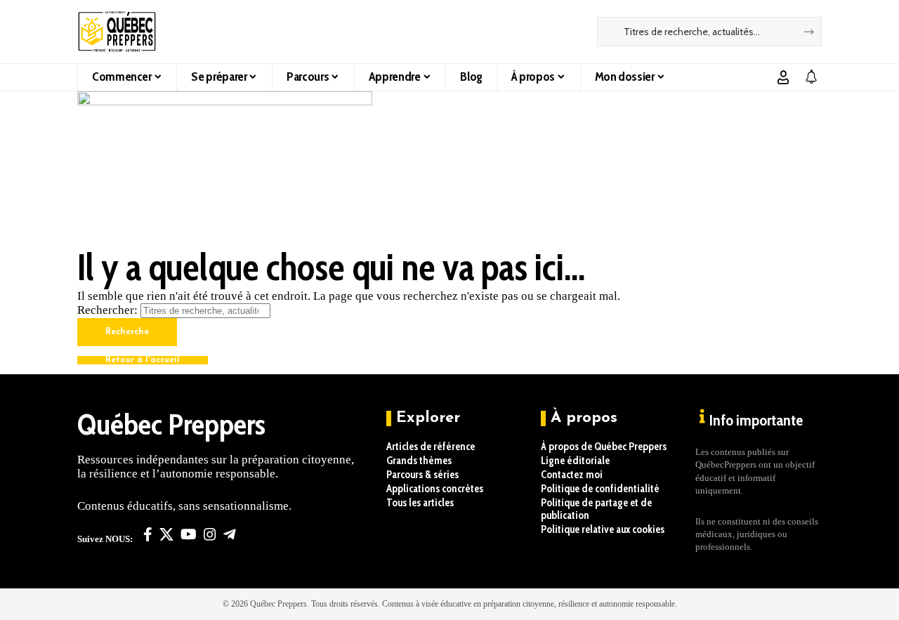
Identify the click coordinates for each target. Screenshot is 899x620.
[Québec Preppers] (117, 32)
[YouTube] (188, 534)
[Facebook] (148, 534)
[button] (783, 77)
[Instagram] (210, 534)
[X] (166, 534)
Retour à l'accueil (142, 360)
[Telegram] (229, 534)
